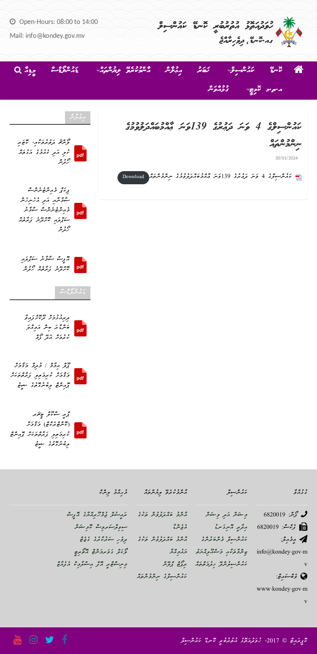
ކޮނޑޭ (276, 71)
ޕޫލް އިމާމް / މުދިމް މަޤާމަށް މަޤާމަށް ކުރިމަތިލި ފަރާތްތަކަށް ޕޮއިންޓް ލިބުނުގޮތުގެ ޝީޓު (40, 376)
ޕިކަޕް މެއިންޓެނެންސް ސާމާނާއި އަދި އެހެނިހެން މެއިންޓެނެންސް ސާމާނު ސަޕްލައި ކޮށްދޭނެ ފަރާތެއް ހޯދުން (44, 210)
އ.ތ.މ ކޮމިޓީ (266, 89)
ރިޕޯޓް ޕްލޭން (175, 564)
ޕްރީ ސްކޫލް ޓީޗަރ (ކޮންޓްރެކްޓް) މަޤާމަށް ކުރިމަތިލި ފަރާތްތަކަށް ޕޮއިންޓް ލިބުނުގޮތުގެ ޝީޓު (40, 429)
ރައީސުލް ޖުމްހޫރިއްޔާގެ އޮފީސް (97, 515)
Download (133, 177)
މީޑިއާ (30, 71)
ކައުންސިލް (242, 71)
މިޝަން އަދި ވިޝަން (226, 515)
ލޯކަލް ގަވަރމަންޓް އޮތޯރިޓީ (100, 552)
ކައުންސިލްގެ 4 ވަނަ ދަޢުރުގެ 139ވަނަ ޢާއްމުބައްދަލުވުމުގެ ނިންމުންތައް (220, 177)
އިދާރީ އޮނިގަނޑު (230, 527)
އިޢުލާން (174, 71)
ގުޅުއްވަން (218, 89)
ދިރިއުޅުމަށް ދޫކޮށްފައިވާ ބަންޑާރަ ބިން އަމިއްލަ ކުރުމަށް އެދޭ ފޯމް (47, 328)
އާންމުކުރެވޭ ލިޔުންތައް (125, 71)
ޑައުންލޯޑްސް (64, 71)
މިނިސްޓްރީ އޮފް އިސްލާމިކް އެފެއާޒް (91, 564)
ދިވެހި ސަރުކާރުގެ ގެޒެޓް (103, 540)
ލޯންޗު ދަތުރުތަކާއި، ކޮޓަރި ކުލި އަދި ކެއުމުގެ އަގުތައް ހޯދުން (44, 152)
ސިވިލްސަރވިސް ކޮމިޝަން (101, 527)
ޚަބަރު (204, 71)
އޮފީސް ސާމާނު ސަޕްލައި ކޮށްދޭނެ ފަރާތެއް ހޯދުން (45, 264)
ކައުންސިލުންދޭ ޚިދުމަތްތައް (221, 564)
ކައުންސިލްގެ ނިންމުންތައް (162, 577)
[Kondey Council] (298, 71)
